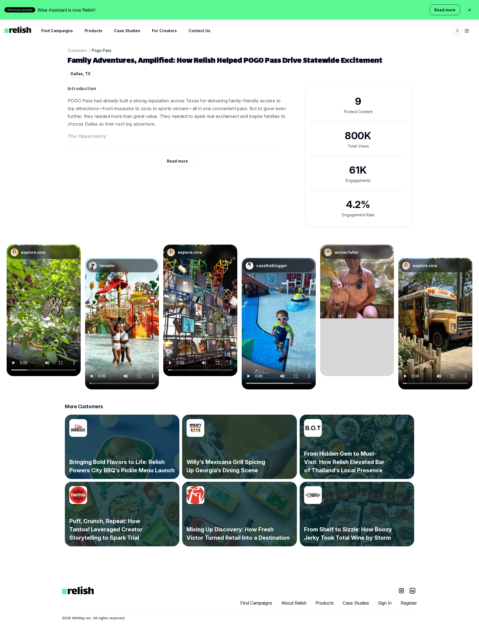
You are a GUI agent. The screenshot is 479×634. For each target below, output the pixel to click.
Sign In (385, 603)
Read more (444, 9)
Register (409, 603)
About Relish (294, 603)
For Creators (164, 30)
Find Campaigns (57, 30)
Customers (77, 50)
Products (93, 30)
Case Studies (127, 30)
